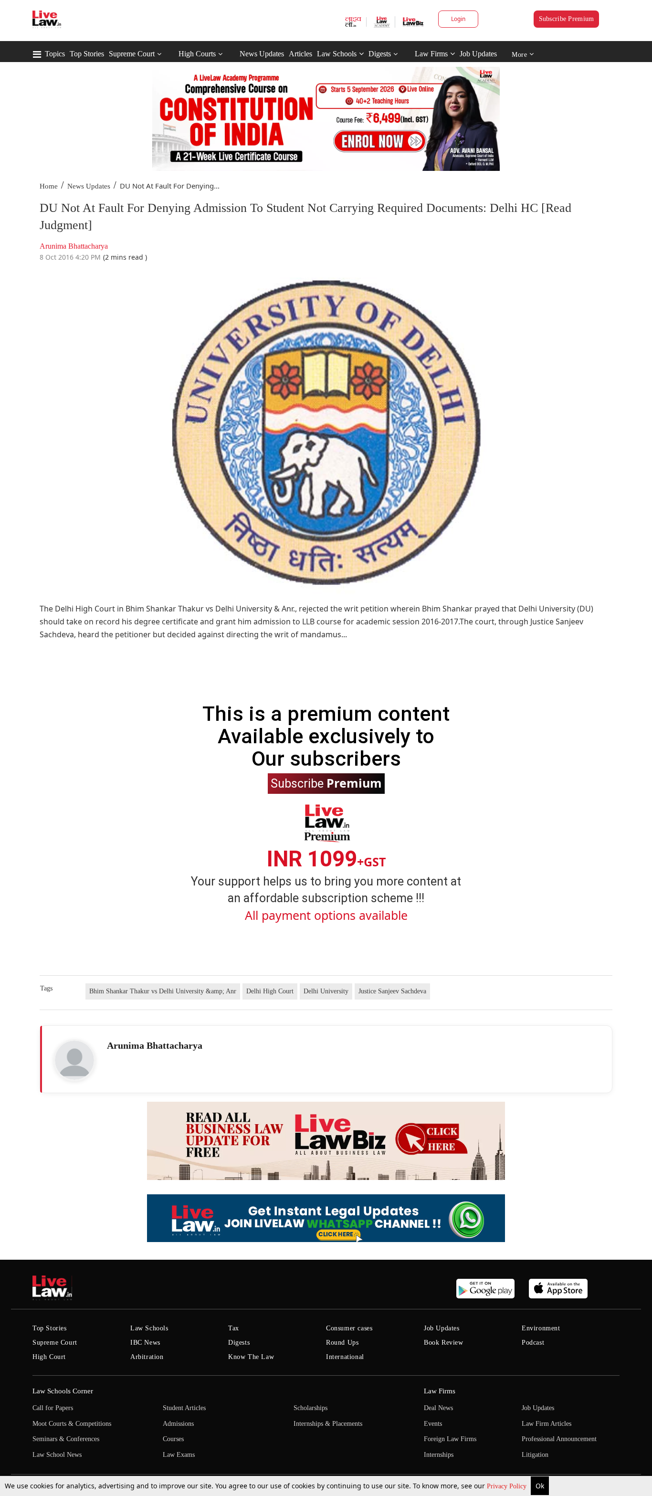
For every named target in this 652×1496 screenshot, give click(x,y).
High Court (49, 1356)
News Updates (262, 54)
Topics (55, 54)
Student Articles (184, 1408)
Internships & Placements (328, 1423)
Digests (379, 54)
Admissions (178, 1423)
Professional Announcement (559, 1439)
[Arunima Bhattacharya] (74, 1060)
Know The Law (251, 1356)
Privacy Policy (507, 1486)
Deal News (438, 1408)
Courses (173, 1439)
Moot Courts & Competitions (71, 1423)
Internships (438, 1454)
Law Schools (337, 54)
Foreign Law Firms (450, 1439)
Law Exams (179, 1454)
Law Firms (431, 54)
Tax (233, 1328)
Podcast (533, 1342)
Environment (541, 1328)
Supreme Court (132, 54)
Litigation (535, 1454)
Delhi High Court (270, 991)
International (345, 1356)
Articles (300, 54)
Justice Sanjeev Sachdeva (392, 991)
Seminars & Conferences (65, 1439)
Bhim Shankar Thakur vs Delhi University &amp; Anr (162, 991)
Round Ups (342, 1342)
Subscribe (326, 783)
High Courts (197, 54)
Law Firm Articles (546, 1423)
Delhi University (326, 991)
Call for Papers (52, 1408)
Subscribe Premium (566, 18)
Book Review (443, 1342)
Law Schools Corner (62, 1391)
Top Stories (87, 54)
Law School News (57, 1454)
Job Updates (478, 54)
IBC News (145, 1342)
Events (433, 1423)
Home (49, 186)
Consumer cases (349, 1328)
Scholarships (310, 1408)
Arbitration (147, 1356)
